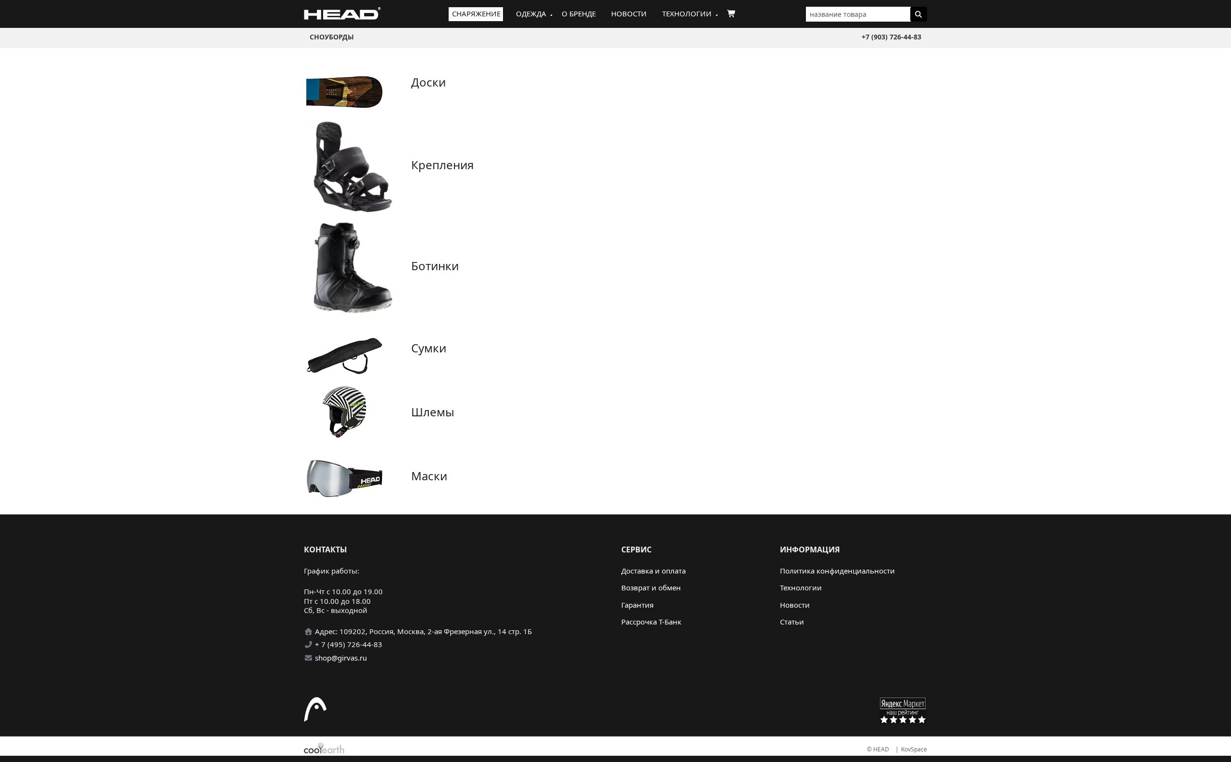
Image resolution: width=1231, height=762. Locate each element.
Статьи (792, 621)
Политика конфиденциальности (837, 570)
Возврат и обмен (651, 587)
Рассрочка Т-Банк (651, 621)
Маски (429, 476)
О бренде (579, 13)
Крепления (442, 165)
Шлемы (432, 412)
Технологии (687, 13)
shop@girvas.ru (341, 657)
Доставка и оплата (653, 570)
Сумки (428, 348)
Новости (629, 13)
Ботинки (435, 266)
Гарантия (637, 605)
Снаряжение (476, 13)
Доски (428, 82)
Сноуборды (332, 36)
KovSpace (914, 749)
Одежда (531, 13)
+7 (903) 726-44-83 (891, 36)
